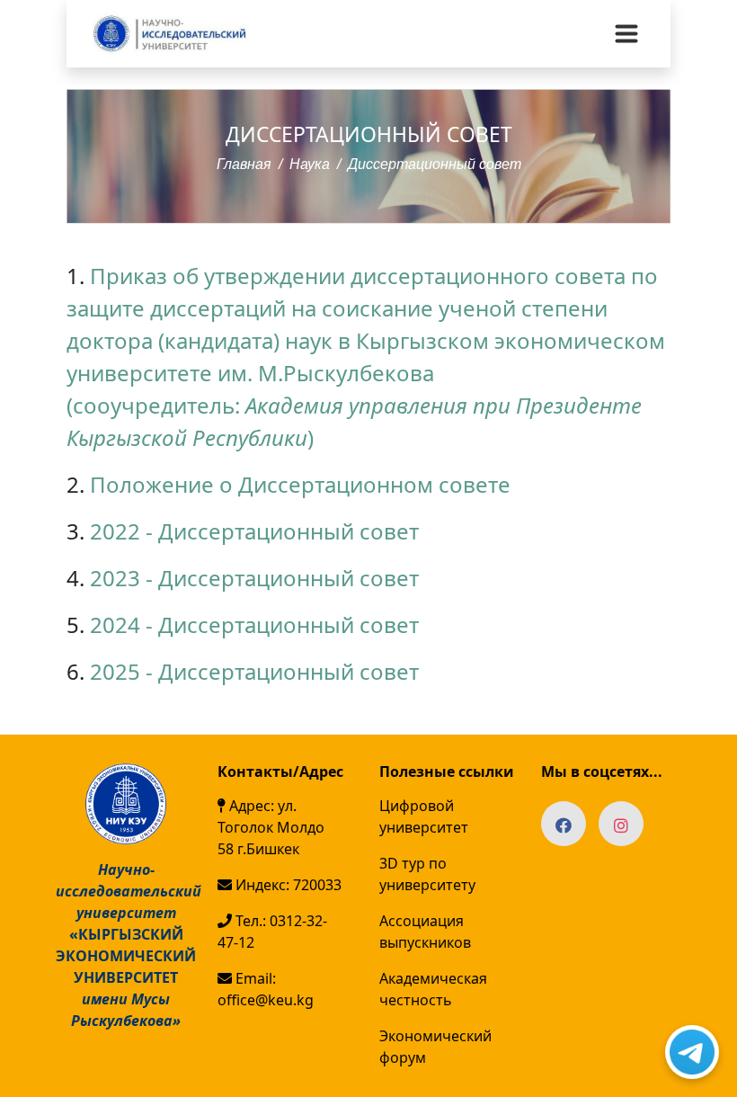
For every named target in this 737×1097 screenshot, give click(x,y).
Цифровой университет (423, 816)
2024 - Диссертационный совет (254, 624)
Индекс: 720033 (287, 885)
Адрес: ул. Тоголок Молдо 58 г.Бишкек (271, 827)
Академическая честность (433, 989)
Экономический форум (435, 1046)
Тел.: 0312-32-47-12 (272, 931)
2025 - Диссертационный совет (254, 671)
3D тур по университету (427, 874)
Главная (244, 164)
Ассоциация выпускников (425, 931)
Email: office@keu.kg (266, 989)
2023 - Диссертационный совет (254, 578)
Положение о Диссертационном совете (300, 484)
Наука (309, 164)
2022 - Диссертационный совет (254, 531)
